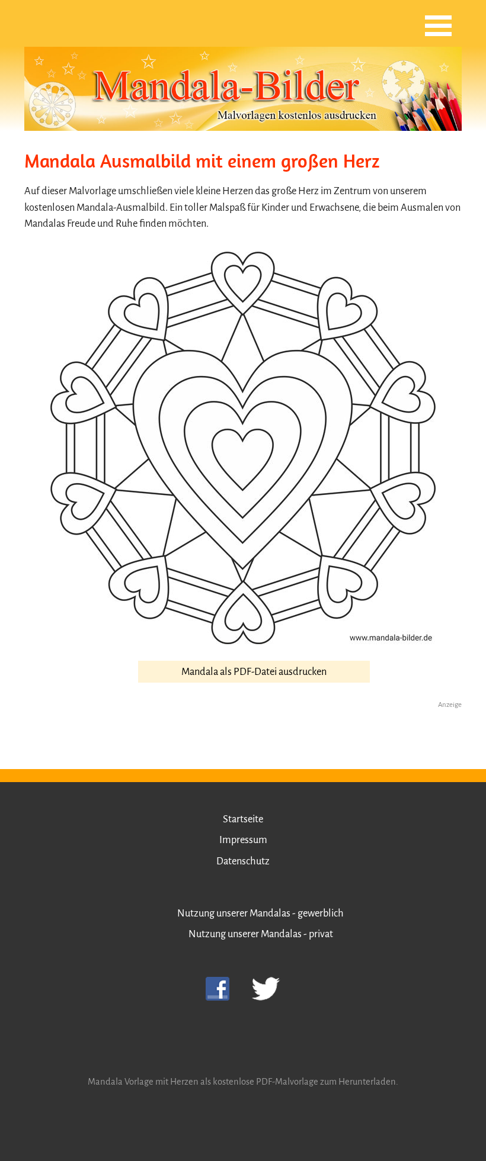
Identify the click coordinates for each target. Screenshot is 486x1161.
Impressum (243, 839)
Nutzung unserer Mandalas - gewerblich (260, 913)
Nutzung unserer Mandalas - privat (260, 934)
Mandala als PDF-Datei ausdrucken (254, 671)
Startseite (243, 819)
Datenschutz (243, 861)
